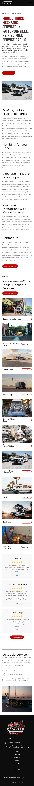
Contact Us (9, 73)
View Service (26, 319)
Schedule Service (10, 266)
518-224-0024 (8, 3)
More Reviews (17, 637)
